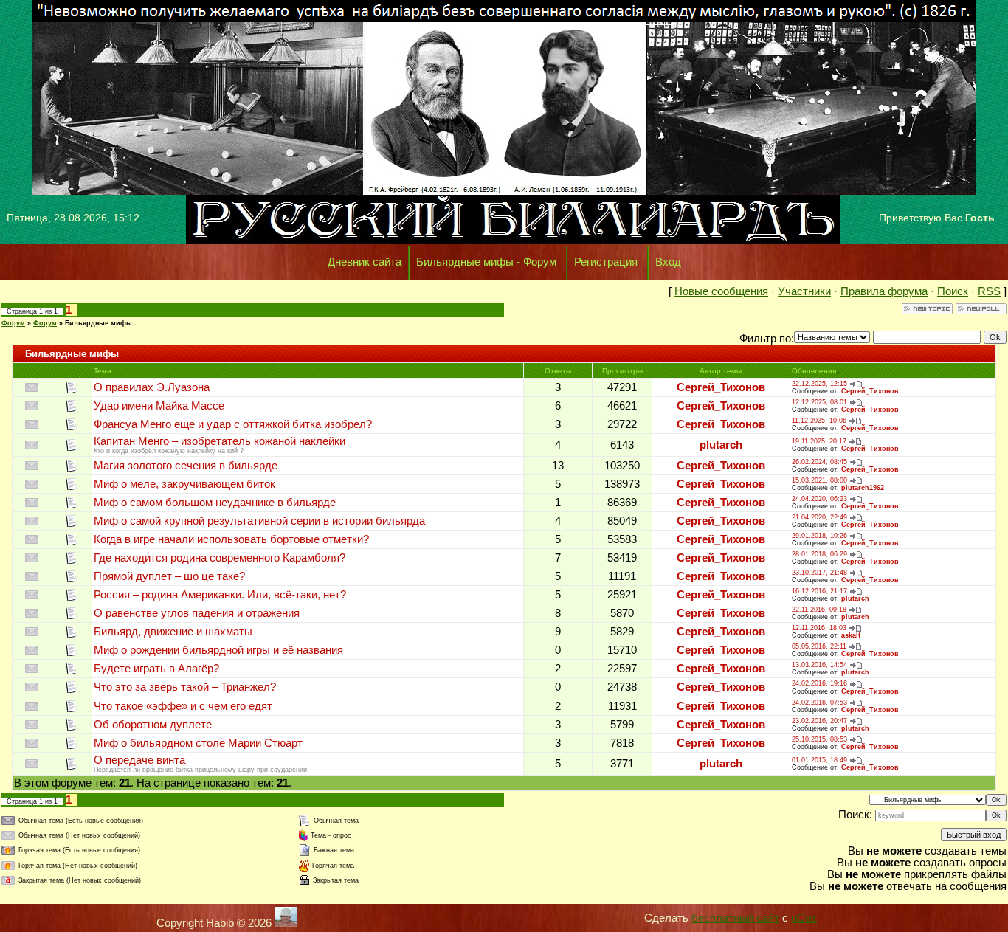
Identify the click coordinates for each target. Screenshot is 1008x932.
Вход (668, 262)
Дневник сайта (364, 262)
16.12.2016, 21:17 (819, 591)
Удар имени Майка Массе (159, 406)
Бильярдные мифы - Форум (486, 262)
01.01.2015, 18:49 (819, 760)
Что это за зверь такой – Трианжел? (185, 687)
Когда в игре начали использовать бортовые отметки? (231, 539)
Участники (804, 291)
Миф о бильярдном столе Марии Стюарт (198, 743)
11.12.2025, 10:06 (819, 420)
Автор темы (721, 371)
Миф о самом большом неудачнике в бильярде (215, 502)
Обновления (814, 371)
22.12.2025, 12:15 (819, 383)
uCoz (804, 918)
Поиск (952, 291)
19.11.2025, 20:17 (819, 441)
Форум (13, 323)
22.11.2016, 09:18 (819, 609)
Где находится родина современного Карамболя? (219, 558)
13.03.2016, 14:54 (819, 665)
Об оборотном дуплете (153, 725)
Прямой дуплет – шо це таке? (169, 576)
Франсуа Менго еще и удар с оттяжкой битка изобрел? (233, 424)
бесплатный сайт (735, 918)
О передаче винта (139, 760)
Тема (102, 371)
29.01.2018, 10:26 (819, 535)
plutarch (721, 445)
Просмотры (622, 371)
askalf (850, 635)
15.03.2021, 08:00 (819, 480)
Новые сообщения (721, 291)
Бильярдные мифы (98, 323)
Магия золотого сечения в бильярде (185, 466)
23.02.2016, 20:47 (819, 721)
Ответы (558, 371)
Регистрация (606, 262)
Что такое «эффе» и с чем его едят (183, 706)
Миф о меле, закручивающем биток (184, 484)
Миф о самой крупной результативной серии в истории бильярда (259, 521)
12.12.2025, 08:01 (819, 402)
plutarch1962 (862, 487)
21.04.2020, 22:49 (819, 517)
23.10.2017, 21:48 (819, 572)
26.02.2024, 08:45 (819, 462)
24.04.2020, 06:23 (819, 499)
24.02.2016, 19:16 (819, 683)
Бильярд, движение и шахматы (173, 632)
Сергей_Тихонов (721, 387)
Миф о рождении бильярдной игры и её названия (218, 650)
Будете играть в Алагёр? (156, 668)
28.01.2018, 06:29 (819, 554)
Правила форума (884, 291)
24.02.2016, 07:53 (819, 702)
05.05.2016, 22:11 (819, 646)
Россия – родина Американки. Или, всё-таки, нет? (220, 595)
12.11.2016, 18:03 (819, 628)
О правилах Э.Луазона (152, 387)
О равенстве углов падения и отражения (197, 613)
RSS (989, 291)
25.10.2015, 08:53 (819, 739)
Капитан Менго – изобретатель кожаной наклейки (219, 441)
